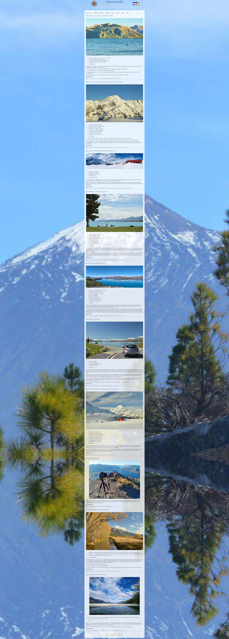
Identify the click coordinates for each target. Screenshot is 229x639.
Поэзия (108, 12)
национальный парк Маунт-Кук (117, 188)
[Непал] (139, 2)
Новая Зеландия (119, 78)
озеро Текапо (124, 259)
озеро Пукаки (120, 259)
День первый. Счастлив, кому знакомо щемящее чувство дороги (102, 389)
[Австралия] (134, 2)
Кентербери (110, 78)
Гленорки (110, 630)
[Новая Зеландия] (136, 2)
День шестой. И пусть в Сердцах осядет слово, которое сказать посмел (104, 82)
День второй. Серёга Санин (93, 319)
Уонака (121, 147)
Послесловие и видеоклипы (93, 458)
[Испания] (136, 4)
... (116, 634)
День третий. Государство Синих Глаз (95, 263)
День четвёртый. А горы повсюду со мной (96, 191)
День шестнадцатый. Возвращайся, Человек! (97, 509)
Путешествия (89, 12)
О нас (124, 12)
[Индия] (139, 4)
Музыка (113, 12)
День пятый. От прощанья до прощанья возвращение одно (100, 150)
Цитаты (102, 12)
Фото (119, 12)
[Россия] (134, 4)
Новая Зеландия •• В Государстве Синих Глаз (93, 78)
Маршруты (97, 12)
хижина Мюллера (124, 147)
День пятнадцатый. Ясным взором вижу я (96, 574)
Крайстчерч (114, 78)
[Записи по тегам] (127, 13)
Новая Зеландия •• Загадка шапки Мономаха (93, 506)
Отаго (119, 147)
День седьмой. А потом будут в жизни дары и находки (99, 15)
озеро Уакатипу (119, 630)
